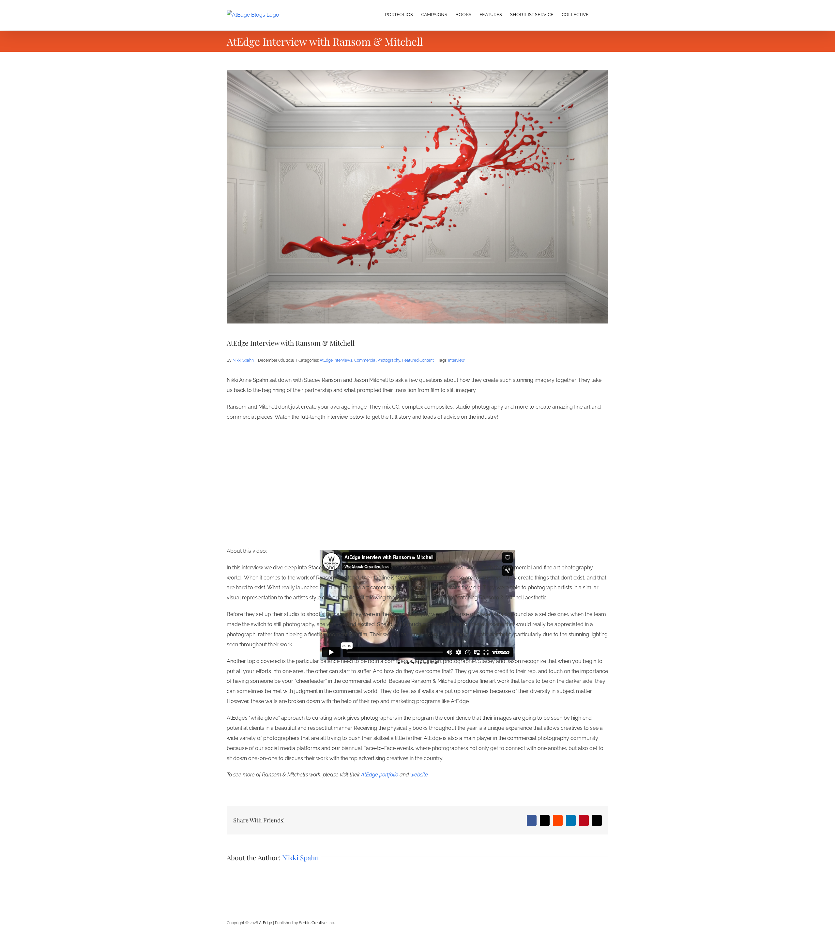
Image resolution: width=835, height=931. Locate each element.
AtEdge (265, 923)
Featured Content (418, 360)
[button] (598, 13)
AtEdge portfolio (379, 775)
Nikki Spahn (243, 360)
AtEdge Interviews (336, 360)
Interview (456, 360)
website (419, 775)
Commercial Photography (377, 360)
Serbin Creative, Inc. (317, 923)
